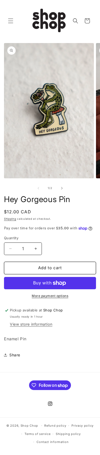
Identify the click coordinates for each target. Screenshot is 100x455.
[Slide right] (62, 188)
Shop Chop (29, 425)
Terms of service (37, 434)
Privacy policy (82, 425)
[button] (11, 21)
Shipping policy (68, 434)
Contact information (53, 442)
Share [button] (14, 355)
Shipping (10, 218)
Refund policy (55, 425)
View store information (31, 324)
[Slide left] (38, 188)
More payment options (50, 296)
